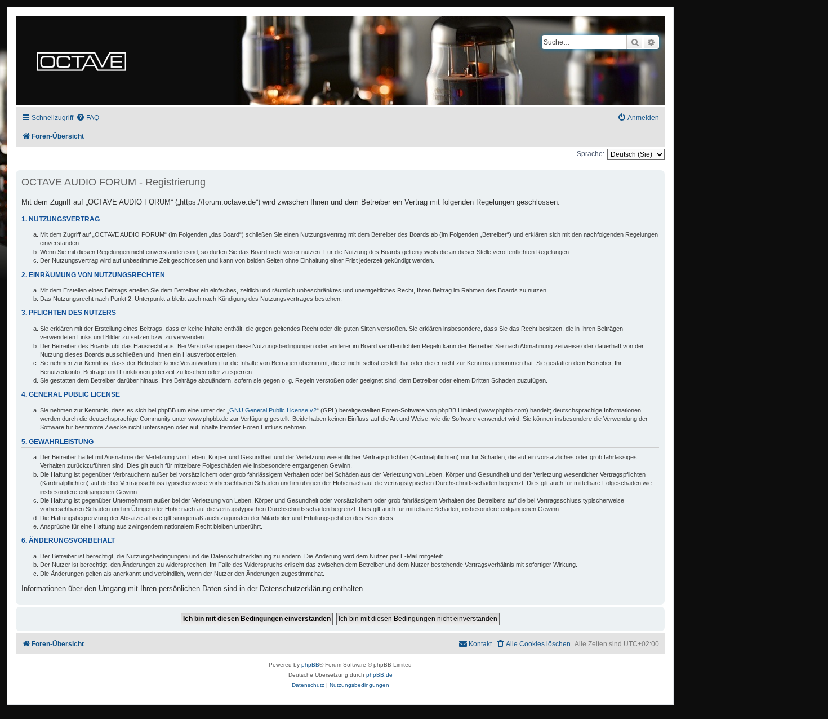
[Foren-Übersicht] (81, 60)
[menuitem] (87, 118)
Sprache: (590, 154)
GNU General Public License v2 (273, 410)
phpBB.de (379, 675)
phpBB (310, 665)
